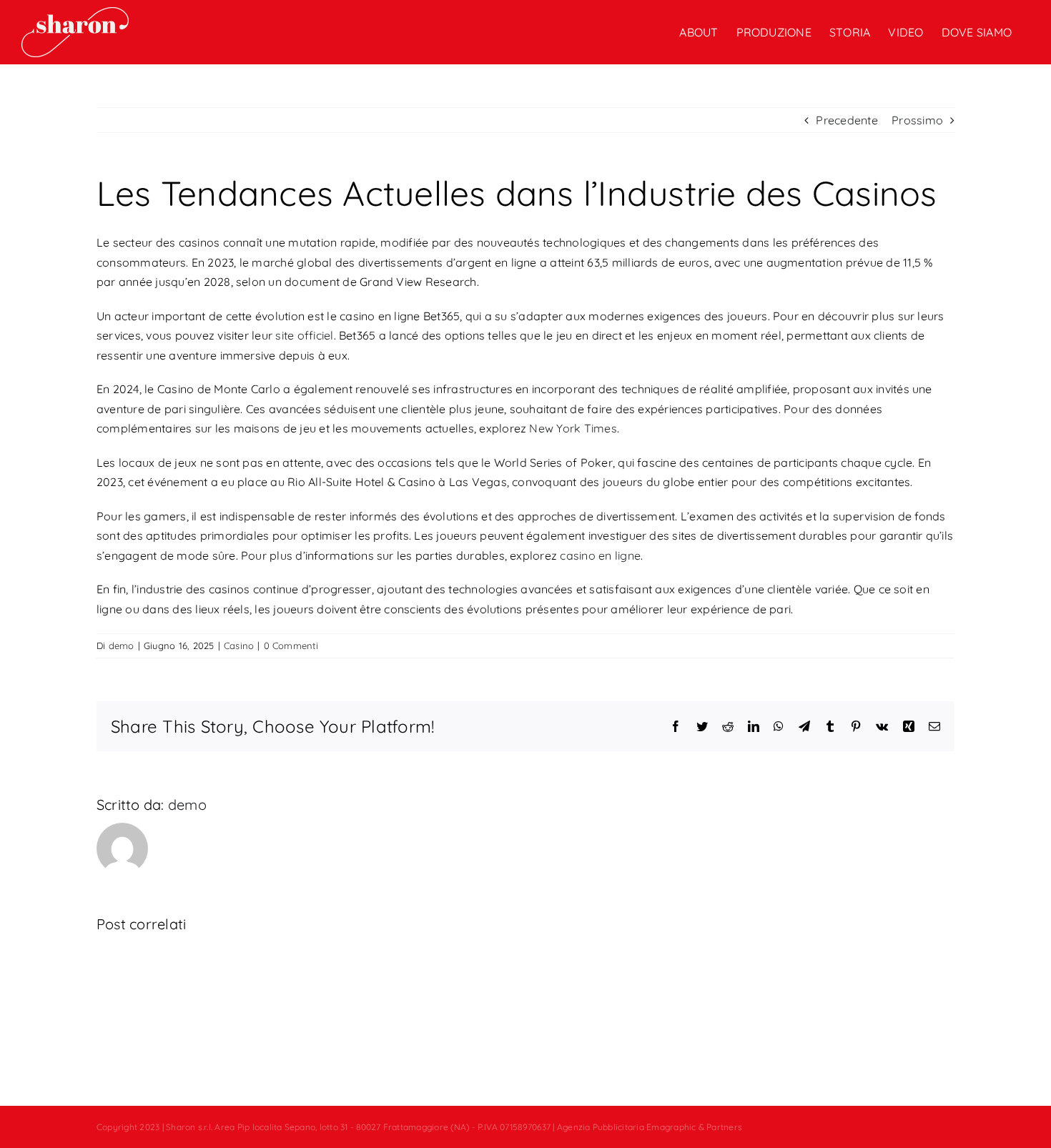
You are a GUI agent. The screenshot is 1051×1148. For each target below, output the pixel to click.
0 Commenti (291, 645)
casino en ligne (600, 555)
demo (121, 645)
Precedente (846, 120)
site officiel (304, 335)
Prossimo (917, 120)
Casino (239, 645)
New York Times (572, 428)
